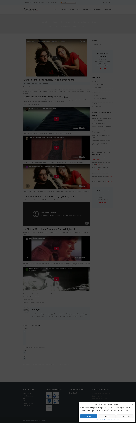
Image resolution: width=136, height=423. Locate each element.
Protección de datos (108, 419)
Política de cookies (99, 419)
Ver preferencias (125, 416)
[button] (133, 404)
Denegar (107, 416)
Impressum (116, 419)
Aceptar (89, 416)
